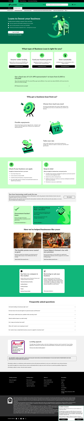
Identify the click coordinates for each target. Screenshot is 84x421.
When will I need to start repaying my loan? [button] (18, 327)
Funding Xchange (24, 286)
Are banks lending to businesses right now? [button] (18, 307)
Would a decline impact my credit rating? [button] (18, 319)
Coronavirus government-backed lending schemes (42, 10)
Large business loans (28, 10)
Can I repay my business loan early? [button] (16, 323)
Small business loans (18, 10)
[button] (74, 4)
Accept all (63, 419)
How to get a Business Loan (58, 10)
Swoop (22, 288)
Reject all (79, 419)
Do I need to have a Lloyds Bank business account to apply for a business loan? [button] (26, 330)
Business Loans (10, 10)
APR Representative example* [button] (21, 86)
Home (9, 8)
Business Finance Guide (25, 291)
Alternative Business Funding (27, 281)
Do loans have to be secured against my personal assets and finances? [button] (24, 311)
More (66, 10)
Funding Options (24, 284)
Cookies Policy (80, 417)
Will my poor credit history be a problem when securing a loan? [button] (23, 315)
